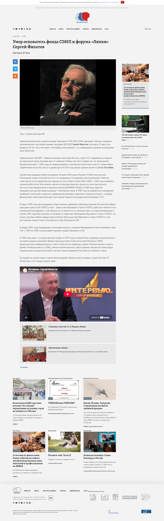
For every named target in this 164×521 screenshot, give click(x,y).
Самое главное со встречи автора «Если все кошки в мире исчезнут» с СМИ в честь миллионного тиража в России (100, 464)
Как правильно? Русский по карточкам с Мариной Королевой (63, 408)
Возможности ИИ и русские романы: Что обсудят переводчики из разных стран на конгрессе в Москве (28, 407)
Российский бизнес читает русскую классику (135, 147)
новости (52, 29)
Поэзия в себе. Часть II (59, 455)
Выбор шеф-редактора (91, 378)
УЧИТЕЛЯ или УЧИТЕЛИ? (61, 403)
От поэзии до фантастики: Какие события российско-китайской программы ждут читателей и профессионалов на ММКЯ (28, 460)
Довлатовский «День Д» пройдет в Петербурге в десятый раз (135, 156)
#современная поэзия (95, 426)
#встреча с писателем (108, 471)
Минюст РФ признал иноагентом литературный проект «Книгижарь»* (134, 166)
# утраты (24, 367)
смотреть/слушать (73, 29)
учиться (86, 29)
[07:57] (64, 380)
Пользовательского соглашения (108, 2)
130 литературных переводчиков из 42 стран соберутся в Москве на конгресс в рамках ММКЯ (28, 417)
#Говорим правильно (54, 413)
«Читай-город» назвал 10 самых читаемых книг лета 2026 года (134, 137)
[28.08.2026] (29, 433)
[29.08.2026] (100, 380)
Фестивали (16, 378)
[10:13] (29, 380)
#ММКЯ (15, 424)
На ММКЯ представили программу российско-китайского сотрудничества (27, 471)
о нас (106, 29)
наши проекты (96, 29)
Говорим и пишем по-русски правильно (60, 378)
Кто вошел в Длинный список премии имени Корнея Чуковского (135, 176)
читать (61, 29)
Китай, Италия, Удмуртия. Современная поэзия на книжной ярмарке (97, 406)
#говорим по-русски (67, 413)
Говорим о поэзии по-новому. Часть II (61, 459)
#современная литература (92, 471)
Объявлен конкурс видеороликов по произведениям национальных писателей (135, 186)
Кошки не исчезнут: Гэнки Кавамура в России (97, 456)
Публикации (52, 431)
